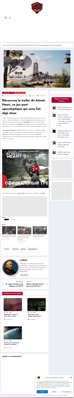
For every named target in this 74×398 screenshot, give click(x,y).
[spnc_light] (9, 17)
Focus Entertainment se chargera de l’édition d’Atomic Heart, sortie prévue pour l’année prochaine (24, 237)
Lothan (26, 95)
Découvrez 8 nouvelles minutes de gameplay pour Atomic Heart (9, 235)
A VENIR (5, 92)
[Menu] (5, 18)
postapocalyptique (18, 95)
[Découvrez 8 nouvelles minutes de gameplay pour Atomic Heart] (9, 230)
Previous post (19, 281)
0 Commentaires (42, 95)
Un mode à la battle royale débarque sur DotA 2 (14, 285)
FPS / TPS (11, 92)
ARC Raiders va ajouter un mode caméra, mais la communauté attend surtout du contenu (11, 315)
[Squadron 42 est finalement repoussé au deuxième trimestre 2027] (13, 333)
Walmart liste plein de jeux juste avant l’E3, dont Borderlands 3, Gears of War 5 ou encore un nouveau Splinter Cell (35, 285)
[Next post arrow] (46, 284)
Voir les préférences (66, 392)
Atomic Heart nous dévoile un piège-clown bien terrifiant (39, 235)
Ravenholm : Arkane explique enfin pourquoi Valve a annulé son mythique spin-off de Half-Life (35, 315)
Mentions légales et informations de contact (58, 395)
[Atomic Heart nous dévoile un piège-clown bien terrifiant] (40, 230)
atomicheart (6, 95)
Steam (43, 193)
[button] (71, 377)
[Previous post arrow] (2, 284)
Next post (28, 281)
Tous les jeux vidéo (20, 92)
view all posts (24, 275)
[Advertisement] (37, 31)
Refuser (54, 392)
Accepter (42, 392)
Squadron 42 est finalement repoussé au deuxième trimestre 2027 (11, 343)
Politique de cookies (45, 395)
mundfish (11, 95)
